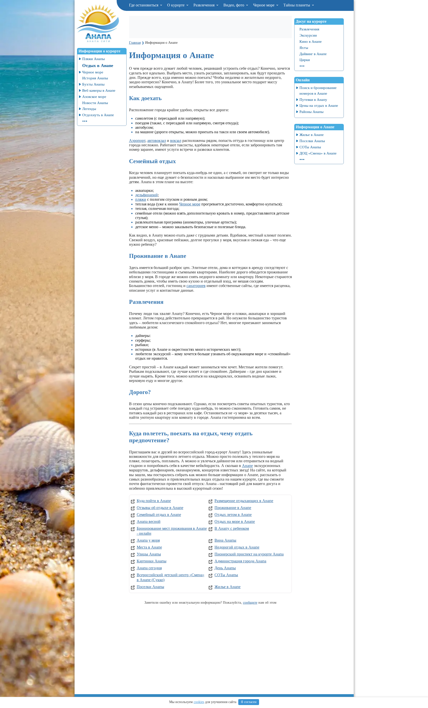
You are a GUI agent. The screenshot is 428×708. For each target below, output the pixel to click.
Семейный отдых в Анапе (159, 514)
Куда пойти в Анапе (154, 501)
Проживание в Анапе (232, 508)
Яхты (303, 47)
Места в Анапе (149, 547)
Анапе (247, 466)
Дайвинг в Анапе (313, 54)
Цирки (304, 60)
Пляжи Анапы (93, 59)
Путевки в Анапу (313, 99)
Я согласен (249, 702)
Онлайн (303, 80)
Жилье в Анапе (227, 587)
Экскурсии (308, 35)
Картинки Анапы (151, 561)
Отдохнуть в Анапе (98, 115)
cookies (199, 702)
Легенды (89, 109)
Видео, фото (234, 5)
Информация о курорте (99, 51)
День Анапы (225, 568)
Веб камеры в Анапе (98, 90)
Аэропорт (137, 140)
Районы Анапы (311, 112)
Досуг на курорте (311, 21)
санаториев (196, 286)
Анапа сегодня (149, 568)
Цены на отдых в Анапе (318, 105)
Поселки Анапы (150, 587)
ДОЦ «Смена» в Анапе (318, 153)
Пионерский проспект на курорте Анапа (249, 554)
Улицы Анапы (149, 554)
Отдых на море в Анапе (234, 521)
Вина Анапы (225, 540)
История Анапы (95, 78)
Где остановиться (144, 5)
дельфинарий (146, 195)
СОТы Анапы (226, 575)
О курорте (176, 5)
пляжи (140, 199)
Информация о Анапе (315, 127)
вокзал (175, 140)
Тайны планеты (297, 5)
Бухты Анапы (93, 84)
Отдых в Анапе (97, 65)
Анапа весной (148, 521)
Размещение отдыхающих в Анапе (243, 501)
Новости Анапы (95, 103)
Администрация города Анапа (240, 561)
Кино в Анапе (310, 41)
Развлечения (204, 5)
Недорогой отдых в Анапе (236, 547)
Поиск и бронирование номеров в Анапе (318, 90)
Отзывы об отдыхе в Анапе (160, 508)
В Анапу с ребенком (231, 528)
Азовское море (94, 96)
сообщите (250, 602)
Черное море (264, 5)
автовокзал (156, 140)
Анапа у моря (148, 540)
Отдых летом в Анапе (233, 514)
